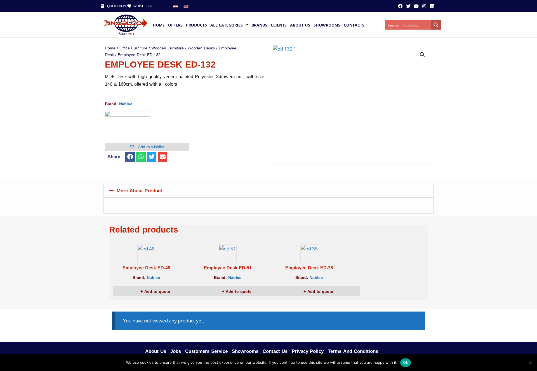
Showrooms (245, 351)
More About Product (139, 190)
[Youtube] (416, 6)
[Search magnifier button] (436, 25)
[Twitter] (408, 6)
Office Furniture (133, 48)
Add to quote (156, 291)
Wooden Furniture (167, 48)
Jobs (175, 351)
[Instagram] (424, 6)
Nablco (126, 104)
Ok (405, 362)
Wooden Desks (201, 48)
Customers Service (206, 351)
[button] (130, 157)
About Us (155, 351)
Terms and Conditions (353, 351)
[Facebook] (400, 6)
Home (110, 48)
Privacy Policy (308, 351)
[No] (530, 362)
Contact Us (275, 351)
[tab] (268, 190)
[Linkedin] (432, 6)
